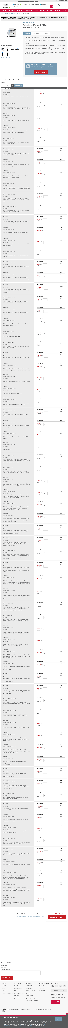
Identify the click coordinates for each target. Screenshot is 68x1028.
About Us (4, 985)
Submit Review (7, 978)
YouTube (64, 986)
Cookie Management (30, 995)
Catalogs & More (17, 987)
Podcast (15, 992)
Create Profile (63, 0)
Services (16, 985)
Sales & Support (29, 985)
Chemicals (12, 10)
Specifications (36, 33)
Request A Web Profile (5, 57)
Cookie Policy (29, 993)
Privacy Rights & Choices (31, 997)
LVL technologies (28, 23)
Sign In (57, 0)
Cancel (15, 978)
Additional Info (45, 33)
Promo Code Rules (18, 988)
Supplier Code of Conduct (7, 993)
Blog (15, 990)
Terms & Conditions (30, 990)
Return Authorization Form (32, 1000)
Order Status (24, 4)
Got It (58, 1019)
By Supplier (41, 988)
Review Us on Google (59, 991)
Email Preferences (30, 988)
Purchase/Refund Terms (31, 998)
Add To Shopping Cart (57, 917)
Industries (57, 10)
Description (27, 33)
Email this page (28, 27)
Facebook (56, 986)
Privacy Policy (29, 992)
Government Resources (19, 998)
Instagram (60, 986)
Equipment (20, 10)
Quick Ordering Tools (34, 4)
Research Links (17, 997)
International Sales (30, 987)
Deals (64, 10)
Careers (3, 988)
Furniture (49, 10)
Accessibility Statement (7, 992)
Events (3, 987)
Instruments (29, 10)
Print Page (36, 27)
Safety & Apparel (39, 10)
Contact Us (43, 4)
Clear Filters (18, 85)
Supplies (4, 10)
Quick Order (41, 987)
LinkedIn (52, 986)
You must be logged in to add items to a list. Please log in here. (30, 916)
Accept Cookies (41, 72)
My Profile (16, 4)
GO (51, 6)
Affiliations (16, 995)
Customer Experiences (19, 993)
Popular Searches (42, 992)
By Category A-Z (42, 990)
